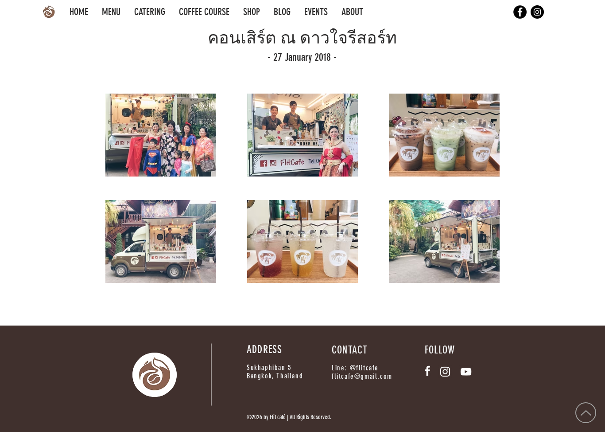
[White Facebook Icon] (427, 370)
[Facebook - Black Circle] (520, 12)
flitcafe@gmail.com (362, 376)
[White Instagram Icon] (445, 371)
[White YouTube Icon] (466, 371)
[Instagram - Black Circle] (537, 12)
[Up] (585, 412)
